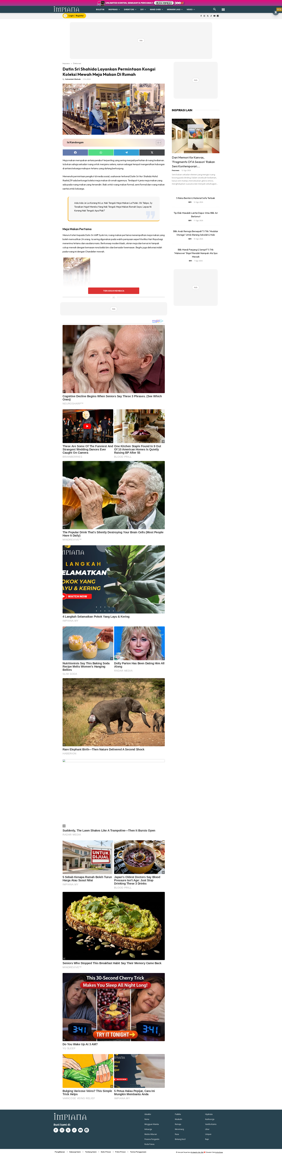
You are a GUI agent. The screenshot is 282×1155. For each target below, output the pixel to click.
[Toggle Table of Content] (157, 142)
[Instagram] (204, 16)
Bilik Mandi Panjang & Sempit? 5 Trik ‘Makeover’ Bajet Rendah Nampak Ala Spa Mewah (195, 253)
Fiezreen (175, 170)
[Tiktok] (211, 16)
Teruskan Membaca (113, 291)
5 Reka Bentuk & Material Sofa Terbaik (195, 198)
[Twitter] (207, 16)
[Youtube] (214, 16)
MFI (190, 202)
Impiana (66, 63)
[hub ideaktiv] (223, 8)
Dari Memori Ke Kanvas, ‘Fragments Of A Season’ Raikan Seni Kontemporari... (193, 161)
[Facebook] (201, 16)
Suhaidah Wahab (72, 79)
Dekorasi (77, 63)
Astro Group (219, 1152)
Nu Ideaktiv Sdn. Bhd (197, 1152)
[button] (214, 9)
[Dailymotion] (217, 16)
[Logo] (66, 9)
